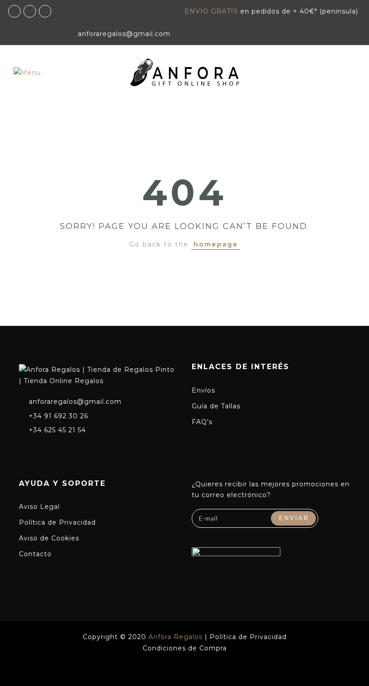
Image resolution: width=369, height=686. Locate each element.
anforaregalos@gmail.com (75, 402)
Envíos (203, 390)
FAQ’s (202, 422)
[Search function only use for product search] (64, 111)
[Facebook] (24, 449)
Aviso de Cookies (49, 538)
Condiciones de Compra (185, 648)
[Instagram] (40, 449)
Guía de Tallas (216, 406)
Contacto (35, 554)
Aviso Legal (39, 507)
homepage (216, 244)
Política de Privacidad (57, 522)
